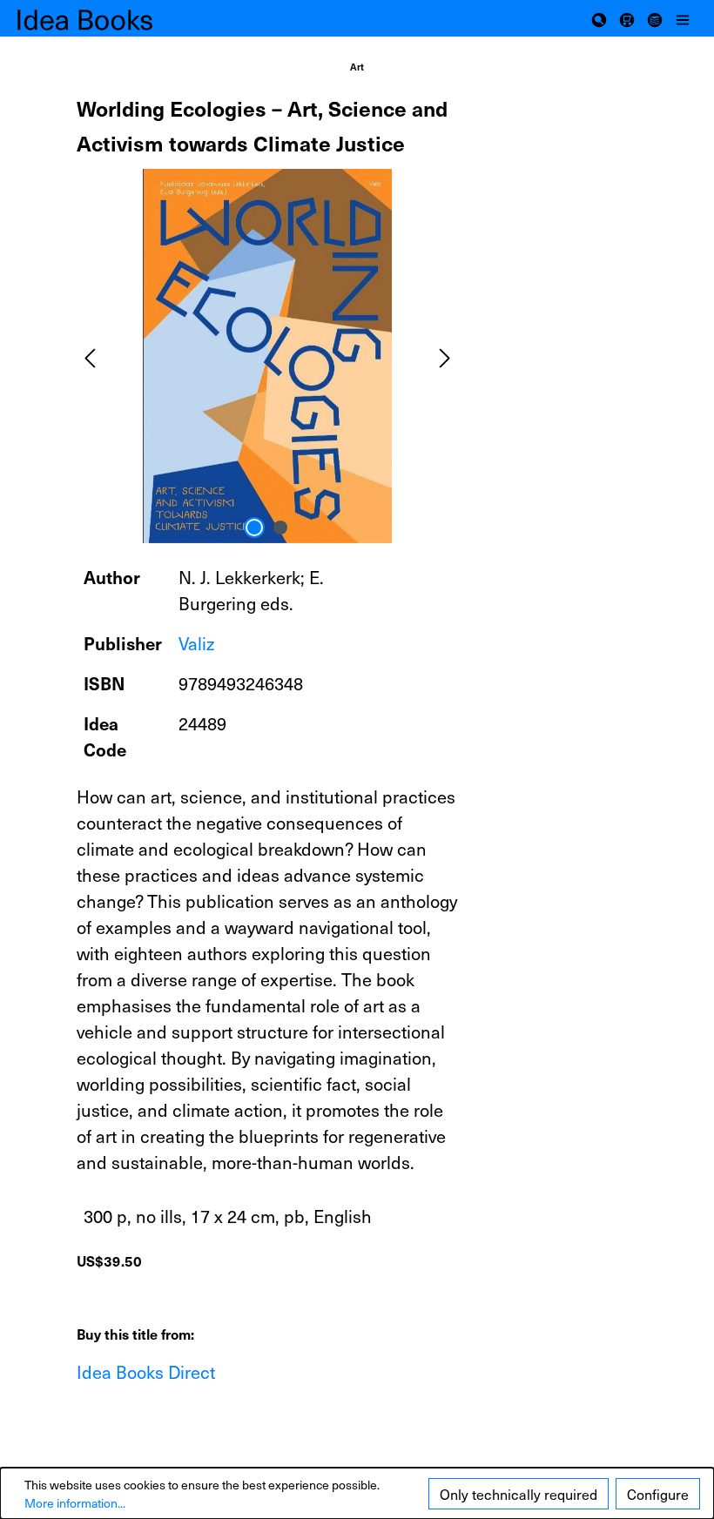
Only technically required (518, 1493)
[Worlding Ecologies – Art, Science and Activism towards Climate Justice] (267, 356)
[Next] (445, 355)
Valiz (196, 643)
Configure (658, 1493)
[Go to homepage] (104, 18)
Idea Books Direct (146, 1372)
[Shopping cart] (627, 18)
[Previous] (90, 355)
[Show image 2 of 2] (280, 527)
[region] (267, 356)
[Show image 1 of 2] (254, 527)
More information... (74, 1503)
